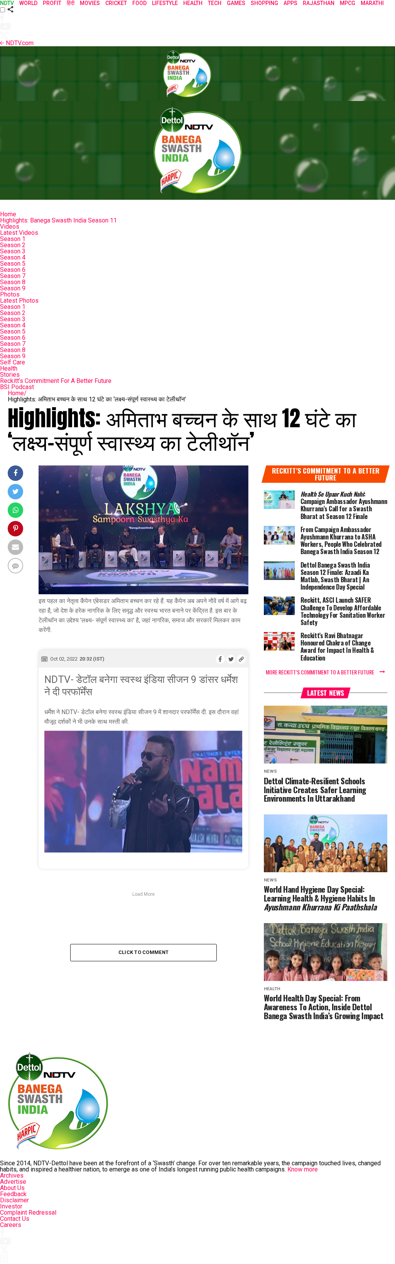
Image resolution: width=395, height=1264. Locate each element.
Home (8, 214)
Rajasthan (318, 3)
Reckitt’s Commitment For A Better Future (55, 380)
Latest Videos (19, 232)
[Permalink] (241, 659)
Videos (9, 226)
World (28, 3)
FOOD (139, 3)
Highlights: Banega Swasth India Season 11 (58, 220)
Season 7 (12, 276)
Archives (12, 1175)
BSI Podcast (17, 387)
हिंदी (70, 3)
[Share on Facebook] (220, 659)
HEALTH (193, 3)
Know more (302, 1169)
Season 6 (12, 269)
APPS (290, 3)
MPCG (347, 3)
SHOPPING (264, 3)
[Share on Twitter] (230, 659)
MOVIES (90, 3)
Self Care (12, 362)
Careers (10, 1225)
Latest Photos (19, 300)
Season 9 (12, 288)
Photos (10, 294)
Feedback (13, 1194)
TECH (214, 3)
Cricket (116, 3)
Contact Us (14, 1218)
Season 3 (12, 251)
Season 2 (12, 245)
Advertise (13, 1181)
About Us (12, 1188)
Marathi (372, 3)
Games (236, 3)
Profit (52, 3)
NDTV (7, 3)
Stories (10, 374)
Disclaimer (14, 1200)
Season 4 (12, 257)
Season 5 (12, 263)
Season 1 (12, 239)
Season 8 (12, 282)
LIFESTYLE (165, 3)
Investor (11, 1206)
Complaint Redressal (28, 1212)
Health (8, 368)
